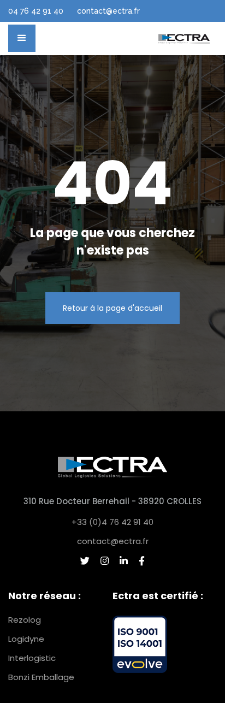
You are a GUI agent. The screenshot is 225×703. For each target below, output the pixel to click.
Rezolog (24, 620)
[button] (21, 38)
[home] (184, 38)
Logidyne (26, 639)
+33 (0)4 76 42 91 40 (112, 522)
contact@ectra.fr (113, 541)
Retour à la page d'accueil (112, 308)
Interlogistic (32, 658)
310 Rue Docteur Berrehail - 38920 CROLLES (112, 501)
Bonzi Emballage (41, 677)
